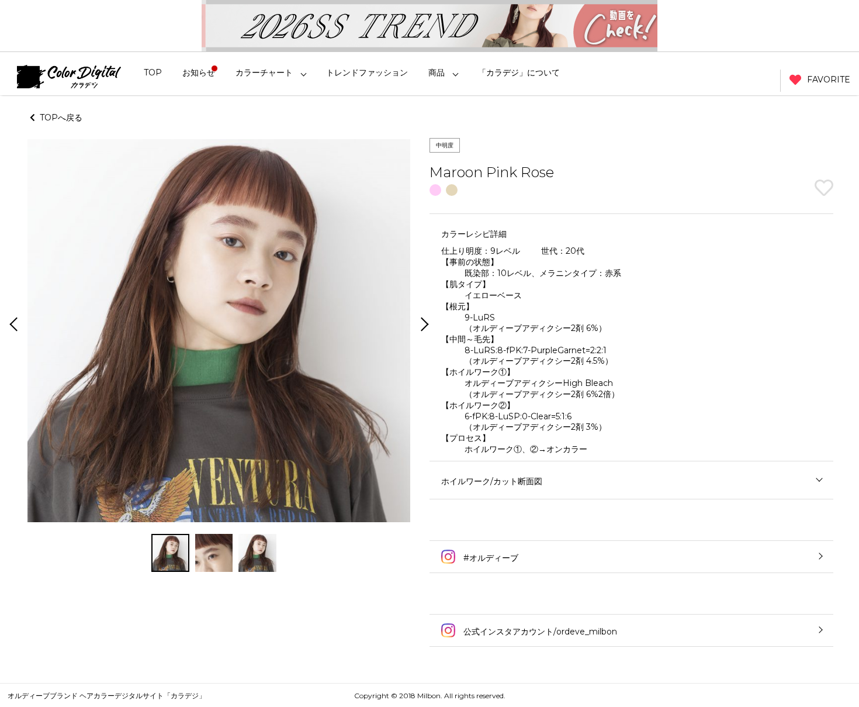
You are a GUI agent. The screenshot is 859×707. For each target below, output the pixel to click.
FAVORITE (828, 79)
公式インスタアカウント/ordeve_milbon (539, 631)
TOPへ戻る (58, 117)
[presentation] (12, 325)
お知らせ (198, 72)
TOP (153, 72)
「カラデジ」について (519, 72)
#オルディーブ (489, 558)
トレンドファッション (367, 72)
